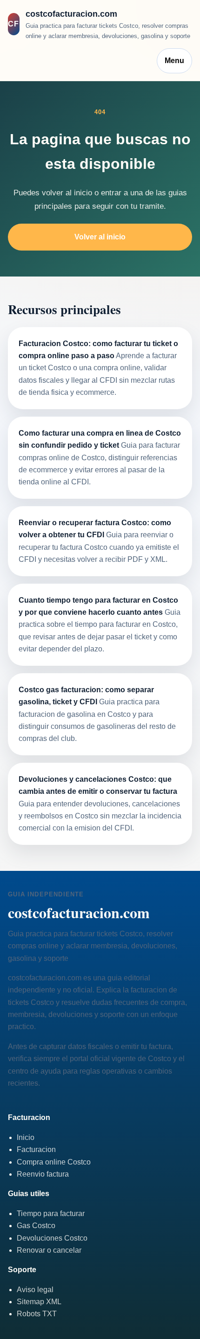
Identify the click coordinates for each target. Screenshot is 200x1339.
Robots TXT (37, 1314)
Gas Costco (36, 1226)
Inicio (25, 1137)
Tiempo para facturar (51, 1213)
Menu (174, 60)
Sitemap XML (39, 1302)
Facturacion (36, 1149)
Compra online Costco (54, 1162)
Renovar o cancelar (49, 1250)
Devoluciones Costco (52, 1238)
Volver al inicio (100, 237)
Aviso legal (35, 1290)
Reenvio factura (43, 1174)
